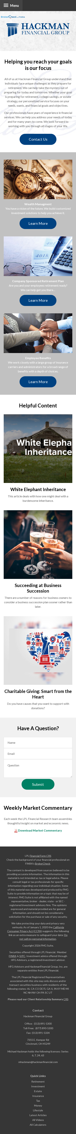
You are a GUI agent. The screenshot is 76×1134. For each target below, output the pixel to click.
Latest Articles (38, 1115)
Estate (38, 1091)
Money (38, 1105)
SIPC (22, 956)
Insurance (38, 1095)
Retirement (38, 1081)
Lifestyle (38, 1110)
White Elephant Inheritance (38, 489)
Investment (38, 1086)
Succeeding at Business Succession (38, 588)
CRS (65, 999)
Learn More (38, 223)
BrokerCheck (42, 863)
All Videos (38, 1119)
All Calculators (38, 1124)
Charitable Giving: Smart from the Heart (38, 694)
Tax (38, 1100)
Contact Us (38, 139)
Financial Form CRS (40, 855)
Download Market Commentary (40, 830)
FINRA (12, 956)
